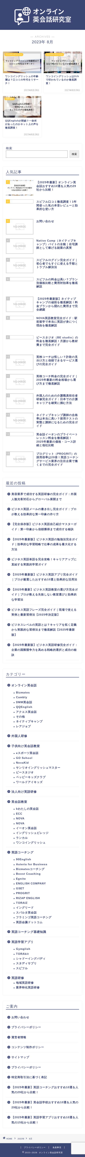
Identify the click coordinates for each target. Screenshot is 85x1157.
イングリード (25, 907)
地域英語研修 (25, 982)
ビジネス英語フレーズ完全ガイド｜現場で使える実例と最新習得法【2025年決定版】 (44, 612)
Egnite (21, 878)
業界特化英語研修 (28, 987)
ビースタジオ (25, 772)
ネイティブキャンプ (29, 721)
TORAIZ (22, 902)
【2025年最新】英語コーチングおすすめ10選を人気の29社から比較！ (44, 1090)
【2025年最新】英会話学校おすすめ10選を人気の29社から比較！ (44, 1105)
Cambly (21, 697)
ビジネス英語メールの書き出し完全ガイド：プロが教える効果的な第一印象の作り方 (44, 512)
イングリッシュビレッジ (32, 832)
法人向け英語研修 (24, 791)
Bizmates (23, 692)
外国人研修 (19, 736)
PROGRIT (23, 893)
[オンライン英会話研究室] (43, 26)
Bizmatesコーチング (30, 869)
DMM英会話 (24, 702)
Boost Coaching (28, 873)
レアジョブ (23, 726)
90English (23, 859)
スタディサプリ (26, 963)
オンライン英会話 (24, 685)
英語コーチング (22, 852)
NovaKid (22, 762)
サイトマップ (20, 1057)
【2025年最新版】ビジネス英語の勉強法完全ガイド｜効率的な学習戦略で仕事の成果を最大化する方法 (44, 544)
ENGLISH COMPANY (31, 883)
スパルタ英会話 (26, 912)
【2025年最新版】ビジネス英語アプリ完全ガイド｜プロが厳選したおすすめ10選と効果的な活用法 (44, 577)
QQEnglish (24, 707)
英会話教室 (19, 801)
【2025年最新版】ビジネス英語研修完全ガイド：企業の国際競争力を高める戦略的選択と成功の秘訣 (44, 649)
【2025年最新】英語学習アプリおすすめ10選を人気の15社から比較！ (44, 1120)
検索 (9, 148)
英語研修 (17, 977)
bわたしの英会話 (27, 808)
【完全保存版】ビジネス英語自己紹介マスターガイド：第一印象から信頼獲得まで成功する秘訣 (44, 527)
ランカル (22, 837)
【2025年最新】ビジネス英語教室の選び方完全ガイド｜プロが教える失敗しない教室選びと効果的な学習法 (44, 594)
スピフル (22, 968)
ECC (19, 813)
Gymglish (23, 948)
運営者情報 (18, 1037)
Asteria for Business (31, 864)
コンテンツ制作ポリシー (27, 1047)
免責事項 (57, 1147)
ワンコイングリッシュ (31, 842)
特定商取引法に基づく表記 (29, 1077)
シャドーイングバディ (31, 958)
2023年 (21, 1139)
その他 (20, 716)
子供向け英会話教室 (25, 746)
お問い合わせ (20, 1017)
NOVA (20, 818)
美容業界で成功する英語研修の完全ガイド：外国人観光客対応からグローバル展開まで (44, 497)
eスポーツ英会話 (27, 753)
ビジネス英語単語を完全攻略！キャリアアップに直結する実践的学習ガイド (44, 562)
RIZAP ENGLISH (28, 898)
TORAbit (22, 953)
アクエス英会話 (26, 711)
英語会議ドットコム (29, 922)
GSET (20, 888)
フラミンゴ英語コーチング (34, 917)
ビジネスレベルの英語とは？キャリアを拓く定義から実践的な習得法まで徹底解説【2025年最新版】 (44, 629)
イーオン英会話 (26, 828)
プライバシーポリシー (26, 1027)
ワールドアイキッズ (29, 782)
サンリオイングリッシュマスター (38, 767)
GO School (24, 758)
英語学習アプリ (22, 942)
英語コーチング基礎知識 (28, 931)
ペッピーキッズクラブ (31, 777)
